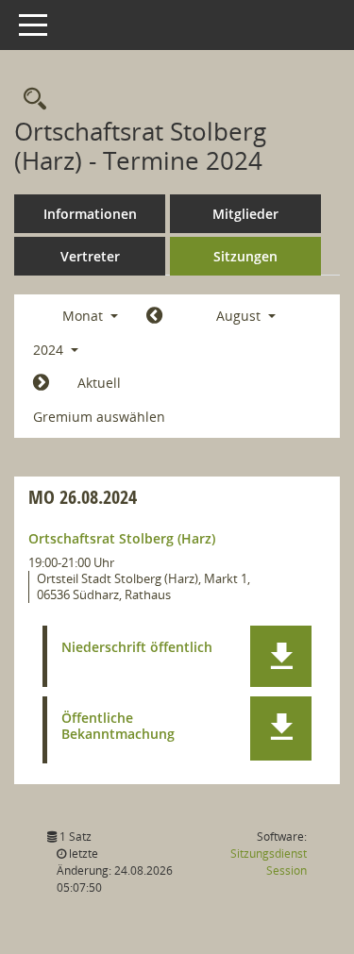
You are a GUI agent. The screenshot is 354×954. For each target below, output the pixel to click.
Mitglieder (245, 214)
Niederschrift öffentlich (136, 648)
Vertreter (90, 256)
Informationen (90, 214)
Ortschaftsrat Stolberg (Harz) (121, 538)
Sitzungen (245, 256)
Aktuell (99, 383)
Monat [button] (84, 316)
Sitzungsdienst (268, 862)
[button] (281, 656)
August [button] (240, 316)
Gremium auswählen (99, 417)
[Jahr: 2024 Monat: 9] (41, 383)
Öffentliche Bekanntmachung (118, 727)
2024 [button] (50, 350)
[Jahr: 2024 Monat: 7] (154, 316)
